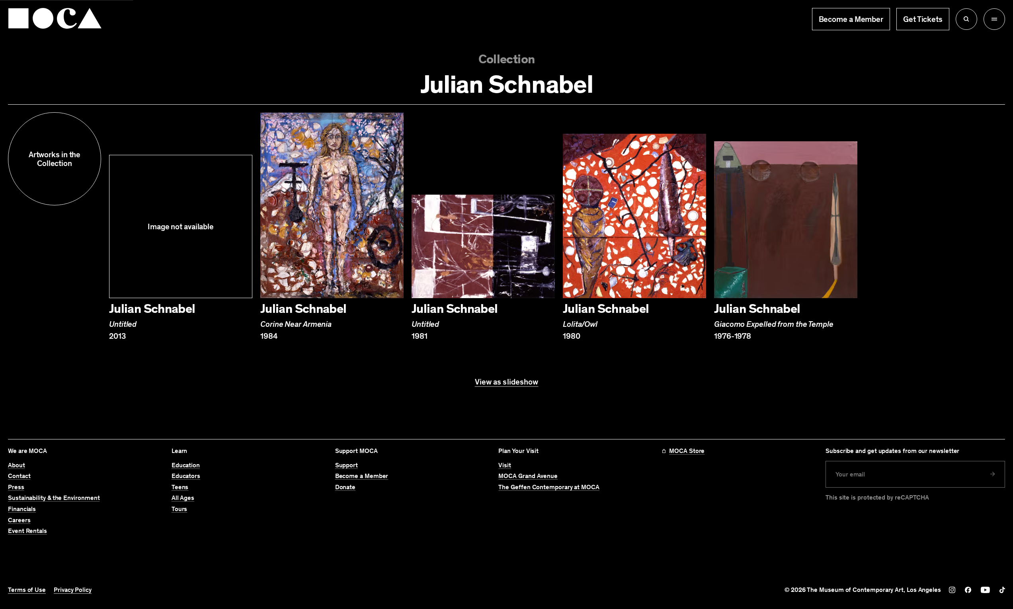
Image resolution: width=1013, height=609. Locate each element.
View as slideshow (507, 381)
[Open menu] (994, 19)
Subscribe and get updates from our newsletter (892, 451)
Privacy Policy (73, 589)
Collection (506, 59)
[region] (506, 226)
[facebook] (968, 590)
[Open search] (966, 19)
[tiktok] (1002, 590)
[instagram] (952, 590)
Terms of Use (27, 589)
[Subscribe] (992, 474)
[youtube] (985, 590)
